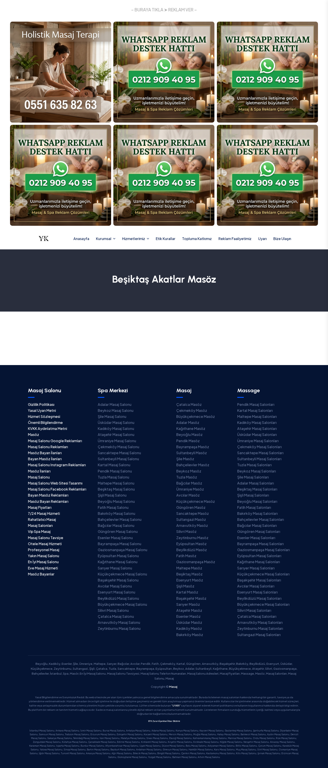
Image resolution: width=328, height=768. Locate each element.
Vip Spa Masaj (39, 531)
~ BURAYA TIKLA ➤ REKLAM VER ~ (164, 9)
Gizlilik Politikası (41, 404)
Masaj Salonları (40, 525)
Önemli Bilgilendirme (45, 422)
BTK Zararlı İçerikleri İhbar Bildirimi (164, 721)
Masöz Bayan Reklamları (48, 501)
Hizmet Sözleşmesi (44, 416)
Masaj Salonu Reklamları (48, 446)
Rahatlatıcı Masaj (42, 519)
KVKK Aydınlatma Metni (47, 428)
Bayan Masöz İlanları (45, 458)
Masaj (173, 686)
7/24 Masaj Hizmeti (44, 513)
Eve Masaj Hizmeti (43, 568)
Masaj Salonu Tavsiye (45, 537)
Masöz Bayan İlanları (45, 452)
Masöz (33, 434)
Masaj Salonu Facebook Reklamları (57, 489)
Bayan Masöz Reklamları (48, 495)
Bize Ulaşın (282, 238)
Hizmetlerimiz (133, 238)
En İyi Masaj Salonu (43, 561)
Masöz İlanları (39, 471)
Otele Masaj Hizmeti (45, 543)
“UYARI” (176, 705)
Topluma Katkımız (197, 238)
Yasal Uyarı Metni (42, 410)
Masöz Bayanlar (41, 574)
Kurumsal (103, 238)
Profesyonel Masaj (43, 549)
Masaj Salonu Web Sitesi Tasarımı (55, 483)
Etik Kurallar (165, 238)
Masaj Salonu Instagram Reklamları (57, 464)
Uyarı (262, 238)
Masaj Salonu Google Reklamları (55, 440)
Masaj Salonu (39, 477)
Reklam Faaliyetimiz (234, 238)
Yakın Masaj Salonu (43, 555)
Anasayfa (81, 238)
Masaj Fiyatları (39, 507)
